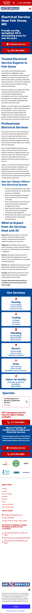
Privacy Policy (21, 611)
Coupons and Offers (7, 504)
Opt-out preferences (11, 611)
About (4, 502)
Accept (16, 606)
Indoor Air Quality (16, 379)
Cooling (16, 317)
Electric (16, 348)
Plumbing (16, 333)
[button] (29, 590)
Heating (16, 302)
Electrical (4, 499)
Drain (16, 364)
